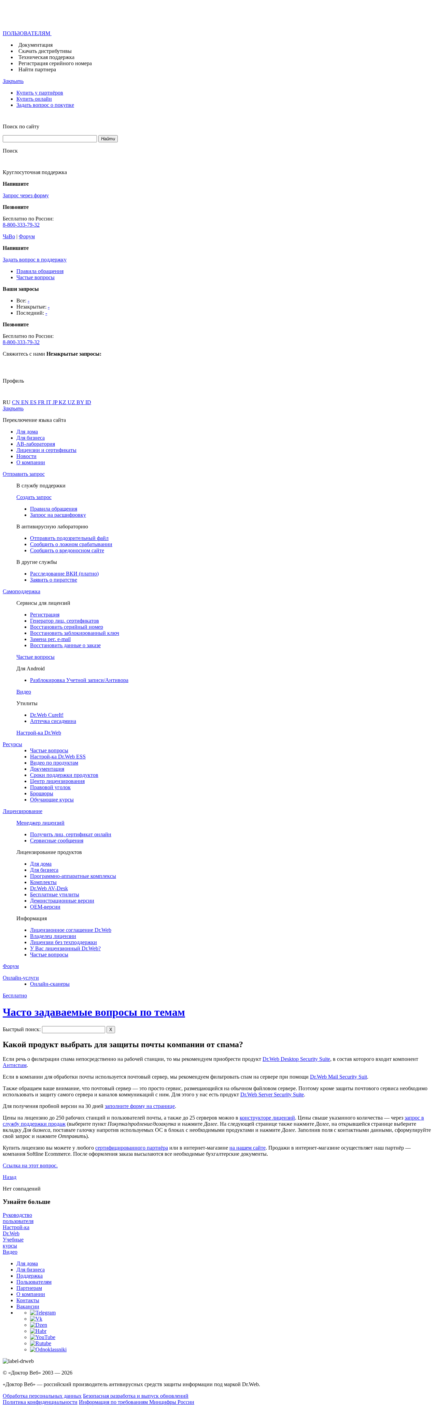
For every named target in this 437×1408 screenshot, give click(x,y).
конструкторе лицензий (267, 1118)
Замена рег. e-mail (50, 639)
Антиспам (15, 1065)
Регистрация (44, 614)
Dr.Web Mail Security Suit (338, 1077)
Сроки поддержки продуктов (64, 775)
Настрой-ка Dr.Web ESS (58, 756)
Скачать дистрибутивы (45, 51)
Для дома (27, 432)
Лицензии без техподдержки (63, 942)
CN (16, 402)
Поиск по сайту (21, 126)
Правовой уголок (50, 787)
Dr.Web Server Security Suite (272, 1094)
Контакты (27, 1300)
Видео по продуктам (54, 763)
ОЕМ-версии (45, 907)
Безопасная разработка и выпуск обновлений (135, 1396)
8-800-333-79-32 (21, 225)
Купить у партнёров (39, 93)
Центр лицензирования (57, 781)
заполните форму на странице (140, 1106)
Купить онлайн (34, 99)
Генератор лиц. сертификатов (64, 621)
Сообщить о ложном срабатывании (71, 544)
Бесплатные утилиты (54, 894)
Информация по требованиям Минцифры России (136, 1402)
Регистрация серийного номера (55, 63)
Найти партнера (37, 69)
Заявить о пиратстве (53, 580)
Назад (9, 1177)
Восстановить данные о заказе (65, 645)
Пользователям (34, 1282)
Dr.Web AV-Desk (49, 888)
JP (56, 402)
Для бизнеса (30, 438)
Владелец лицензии (53, 936)
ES (34, 402)
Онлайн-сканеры (50, 984)
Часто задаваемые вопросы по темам (94, 1012)
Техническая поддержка (46, 57)
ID (88, 402)
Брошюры (41, 793)
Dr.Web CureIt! (47, 715)
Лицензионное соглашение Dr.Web (70, 930)
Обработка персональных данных (42, 1396)
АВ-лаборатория (35, 444)
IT (49, 402)
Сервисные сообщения (56, 840)
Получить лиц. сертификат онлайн (70, 834)
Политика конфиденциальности (40, 1402)
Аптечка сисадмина (53, 721)
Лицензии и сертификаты (46, 450)
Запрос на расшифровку (58, 515)
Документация (35, 45)
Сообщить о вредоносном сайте (67, 550)
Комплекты (43, 882)
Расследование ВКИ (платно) (64, 574)
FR (42, 402)
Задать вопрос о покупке (45, 105)
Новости (26, 456)
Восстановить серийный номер (66, 627)
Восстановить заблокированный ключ (74, 633)
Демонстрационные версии (62, 901)
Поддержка (29, 1276)
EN (25, 402)
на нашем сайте (247, 1148)
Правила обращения (40, 271)
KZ (63, 402)
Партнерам (29, 1288)
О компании (30, 462)
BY (80, 402)
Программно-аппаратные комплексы (73, 876)
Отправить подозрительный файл (69, 538)
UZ (72, 402)
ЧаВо (9, 236)
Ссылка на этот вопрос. (30, 1165)
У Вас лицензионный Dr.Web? (65, 948)
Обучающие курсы (52, 799)
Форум (27, 236)
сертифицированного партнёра (131, 1148)
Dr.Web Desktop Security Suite (296, 1059)
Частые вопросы (35, 277)
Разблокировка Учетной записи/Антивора (79, 680)
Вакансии (27, 1306)
